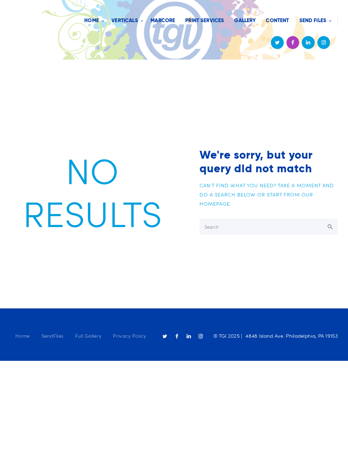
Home (22, 335)
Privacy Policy (129, 335)
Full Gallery (88, 335)
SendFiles (52, 335)
